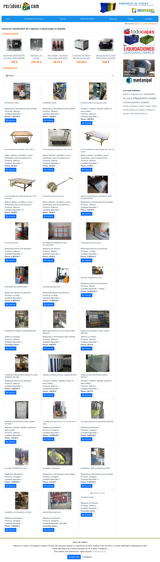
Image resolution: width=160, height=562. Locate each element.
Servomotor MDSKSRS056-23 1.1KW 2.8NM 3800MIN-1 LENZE (14, 57)
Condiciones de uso (99, 551)
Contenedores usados (136, 102)
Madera (126, 94)
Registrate (154, 24)
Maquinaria (113, 19)
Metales (134, 106)
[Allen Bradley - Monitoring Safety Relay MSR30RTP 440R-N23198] (57, 46)
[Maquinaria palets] (139, 72)
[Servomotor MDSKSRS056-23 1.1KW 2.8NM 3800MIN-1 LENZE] (14, 46)
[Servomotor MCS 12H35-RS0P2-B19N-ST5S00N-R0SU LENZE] (105, 46)
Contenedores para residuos (34, 19)
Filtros (11, 76)
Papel (148, 106)
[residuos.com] (21, 6)
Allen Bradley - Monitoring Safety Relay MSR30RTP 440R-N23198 (58, 57)
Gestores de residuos (87, 19)
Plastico (126, 106)
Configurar (87, 557)
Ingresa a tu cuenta (141, 24)
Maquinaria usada (144, 98)
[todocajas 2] (139, 41)
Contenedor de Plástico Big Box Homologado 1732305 (81, 57)
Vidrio (154, 106)
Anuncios (63, 19)
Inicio (8, 19)
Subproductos (136, 94)
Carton (142, 106)
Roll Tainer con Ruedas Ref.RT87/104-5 (36, 57)
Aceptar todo (74, 557)
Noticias (131, 19)
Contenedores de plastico (134, 110)
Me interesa (10, 120)
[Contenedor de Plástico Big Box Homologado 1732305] (81, 46)
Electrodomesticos (139, 113)
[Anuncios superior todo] (127, 8)
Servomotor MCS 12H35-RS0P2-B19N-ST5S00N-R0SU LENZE (106, 57)
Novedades (149, 19)
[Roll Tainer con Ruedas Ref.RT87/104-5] (36, 46)
